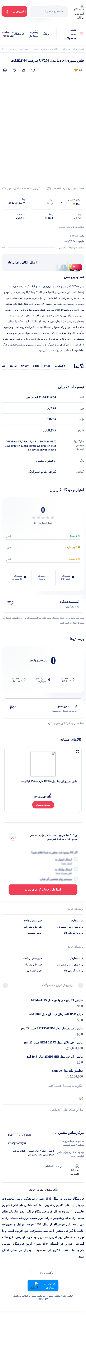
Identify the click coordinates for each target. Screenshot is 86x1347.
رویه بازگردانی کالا (73, 932)
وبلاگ (46, 33)
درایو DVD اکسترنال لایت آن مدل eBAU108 (56, 1014)
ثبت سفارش (76, 920)
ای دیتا (13, 365)
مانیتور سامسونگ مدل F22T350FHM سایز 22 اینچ (52, 1028)
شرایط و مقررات (33, 926)
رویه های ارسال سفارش (70, 926)
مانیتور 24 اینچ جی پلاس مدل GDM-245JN (57, 1000)
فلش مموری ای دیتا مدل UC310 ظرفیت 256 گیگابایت (49, 781)
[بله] (4, 1117)
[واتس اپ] (81, 1117)
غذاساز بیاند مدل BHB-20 (67, 1070)
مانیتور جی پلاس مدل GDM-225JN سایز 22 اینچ (53, 1042)
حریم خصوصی (34, 932)
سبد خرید (6, 34)
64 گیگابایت (60, 365)
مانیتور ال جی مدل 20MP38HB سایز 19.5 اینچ (55, 1056)
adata (36, 365)
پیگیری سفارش (33, 34)
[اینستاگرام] (43, 1117)
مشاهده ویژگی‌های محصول (71, 227)
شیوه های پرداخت (32, 920)
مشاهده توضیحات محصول (71, 247)
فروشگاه (19, 33)
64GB (47, 365)
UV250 (25, 365)
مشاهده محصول (43, 805)
